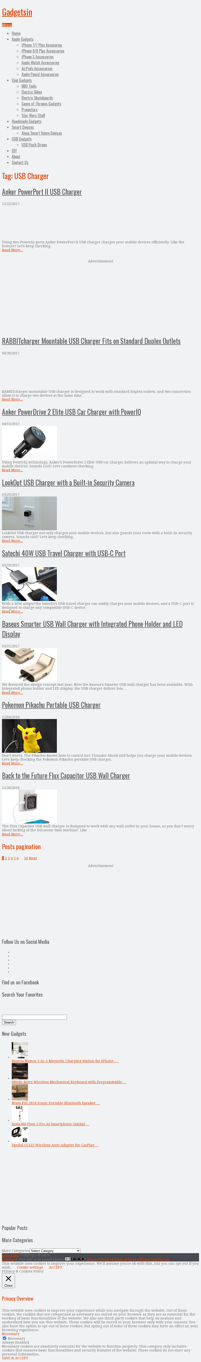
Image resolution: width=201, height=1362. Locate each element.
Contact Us (20, 162)
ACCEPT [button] (55, 1267)
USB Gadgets (22, 139)
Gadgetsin (17, 11)
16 (26, 858)
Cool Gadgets (22, 80)
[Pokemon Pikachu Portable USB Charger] (100, 736)
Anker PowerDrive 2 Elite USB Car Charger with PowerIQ (71, 412)
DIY (14, 151)
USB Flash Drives (34, 145)
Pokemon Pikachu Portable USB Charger (51, 705)
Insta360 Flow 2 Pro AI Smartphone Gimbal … (50, 1124)
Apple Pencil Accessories (40, 74)
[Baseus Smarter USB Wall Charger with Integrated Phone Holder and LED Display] (100, 665)
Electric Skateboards (37, 98)
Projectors (30, 110)
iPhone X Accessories (38, 57)
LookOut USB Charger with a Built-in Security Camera (68, 482)
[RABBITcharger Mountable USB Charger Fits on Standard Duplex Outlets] (100, 372)
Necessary (16, 1338)
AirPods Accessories (37, 68)
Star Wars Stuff (33, 115)
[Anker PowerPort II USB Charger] (100, 223)
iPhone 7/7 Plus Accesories (42, 45)
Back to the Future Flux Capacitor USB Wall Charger (66, 775)
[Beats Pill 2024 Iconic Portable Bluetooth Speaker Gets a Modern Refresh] (20, 1099)
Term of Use (124, 1259)
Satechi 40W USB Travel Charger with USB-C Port (64, 553)
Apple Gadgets (23, 39)
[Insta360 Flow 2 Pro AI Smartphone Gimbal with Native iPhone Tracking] (20, 1120)
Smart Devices (23, 127)
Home (16, 33)
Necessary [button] (10, 1334)
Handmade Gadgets (26, 121)
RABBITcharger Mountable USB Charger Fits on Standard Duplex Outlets (91, 341)
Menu (7, 25)
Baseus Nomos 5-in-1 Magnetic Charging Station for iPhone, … (65, 1061)
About (16, 156)
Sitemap (9, 1259)
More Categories (16, 1251)
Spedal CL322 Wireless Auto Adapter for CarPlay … (55, 1145)
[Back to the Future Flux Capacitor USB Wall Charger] (100, 807)
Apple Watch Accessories (40, 63)
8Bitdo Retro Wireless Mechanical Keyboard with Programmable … (69, 1082)
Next (33, 858)
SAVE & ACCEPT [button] (15, 1358)
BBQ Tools (29, 86)
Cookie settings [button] (30, 1267)
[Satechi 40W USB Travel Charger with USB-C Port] (100, 584)
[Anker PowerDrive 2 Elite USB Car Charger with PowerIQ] (100, 443)
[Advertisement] (100, 297)
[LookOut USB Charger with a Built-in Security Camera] (100, 513)
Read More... (12, 250)
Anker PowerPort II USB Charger (42, 192)
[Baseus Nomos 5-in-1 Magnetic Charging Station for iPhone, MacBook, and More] (20, 1057)
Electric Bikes (32, 92)
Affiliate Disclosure (153, 1259)
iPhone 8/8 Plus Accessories (43, 51)
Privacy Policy (100, 1259)
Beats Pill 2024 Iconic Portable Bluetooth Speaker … (56, 1103)
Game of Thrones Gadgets (41, 104)
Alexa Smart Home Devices (42, 133)
